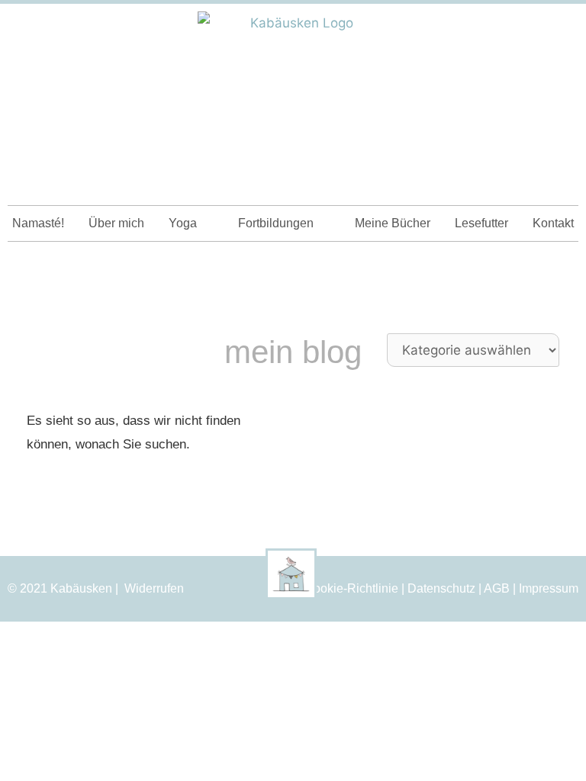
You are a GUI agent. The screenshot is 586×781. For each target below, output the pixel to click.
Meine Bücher (392, 223)
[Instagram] (533, 29)
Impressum (548, 588)
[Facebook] (561, 29)
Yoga (183, 223)
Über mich (116, 223)
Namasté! (38, 223)
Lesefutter (481, 223)
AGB (497, 588)
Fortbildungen (276, 223)
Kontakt (553, 223)
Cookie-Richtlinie (351, 588)
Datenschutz (441, 588)
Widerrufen (154, 589)
